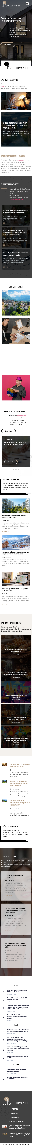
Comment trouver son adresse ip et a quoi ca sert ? (17, 1057)
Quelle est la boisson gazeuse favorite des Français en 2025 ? (16, 696)
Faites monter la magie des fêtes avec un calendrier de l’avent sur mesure (16, 719)
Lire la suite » (5, 531)
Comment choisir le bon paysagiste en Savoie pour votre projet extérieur (20, 802)
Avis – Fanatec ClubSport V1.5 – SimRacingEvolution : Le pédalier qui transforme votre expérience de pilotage (17, 1039)
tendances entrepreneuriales (16, 199)
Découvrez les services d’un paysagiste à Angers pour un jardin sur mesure (18, 783)
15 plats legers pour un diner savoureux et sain (13, 443)
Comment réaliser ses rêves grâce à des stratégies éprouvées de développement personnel (17, 1016)
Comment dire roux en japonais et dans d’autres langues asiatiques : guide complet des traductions (16, 740)
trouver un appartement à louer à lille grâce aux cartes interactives (15, 590)
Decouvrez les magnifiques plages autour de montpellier (17, 1078)
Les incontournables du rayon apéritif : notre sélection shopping (16, 651)
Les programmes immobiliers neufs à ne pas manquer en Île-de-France (14, 516)
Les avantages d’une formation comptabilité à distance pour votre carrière (15, 254)
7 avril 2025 (14, 770)
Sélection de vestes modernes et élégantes (14, 877)
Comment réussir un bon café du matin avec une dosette (20, 765)
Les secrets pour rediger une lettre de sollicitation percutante (16, 1070)
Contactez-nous (14, 1114)
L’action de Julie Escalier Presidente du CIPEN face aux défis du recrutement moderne (15, 212)
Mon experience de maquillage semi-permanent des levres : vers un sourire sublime (15, 945)
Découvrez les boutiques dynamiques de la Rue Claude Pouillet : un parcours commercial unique (15, 910)
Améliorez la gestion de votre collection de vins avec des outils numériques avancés (18, 1031)
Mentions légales (15, 1118)
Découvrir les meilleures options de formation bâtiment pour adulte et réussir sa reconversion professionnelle (15, 232)
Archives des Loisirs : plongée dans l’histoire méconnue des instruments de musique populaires (16, 674)
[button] (27, 3)
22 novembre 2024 (16, 808)
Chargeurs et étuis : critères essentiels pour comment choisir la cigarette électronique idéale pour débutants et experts (18, 1007)
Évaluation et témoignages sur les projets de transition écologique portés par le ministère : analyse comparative (15, 124)
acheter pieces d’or (22, 160)
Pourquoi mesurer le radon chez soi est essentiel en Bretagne (17, 999)
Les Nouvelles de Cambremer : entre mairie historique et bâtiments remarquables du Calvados (19, 1135)
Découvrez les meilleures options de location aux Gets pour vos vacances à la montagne (15, 553)
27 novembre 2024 (16, 789)
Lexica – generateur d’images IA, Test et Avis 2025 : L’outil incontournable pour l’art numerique (18, 1048)
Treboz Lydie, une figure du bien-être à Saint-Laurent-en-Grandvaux (17, 991)
